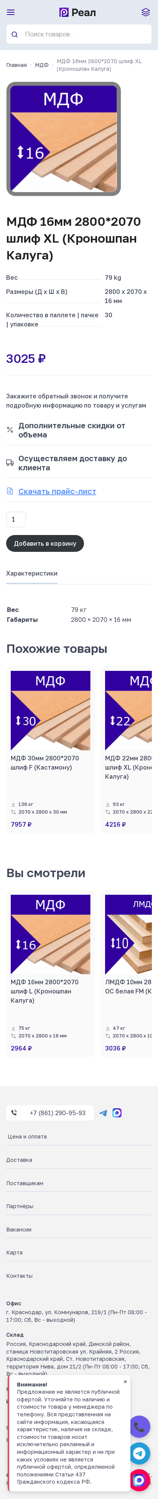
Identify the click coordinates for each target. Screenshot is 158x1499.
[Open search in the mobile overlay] (79, 34)
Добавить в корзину (45, 543)
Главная (16, 65)
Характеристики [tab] (32, 573)
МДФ (42, 65)
